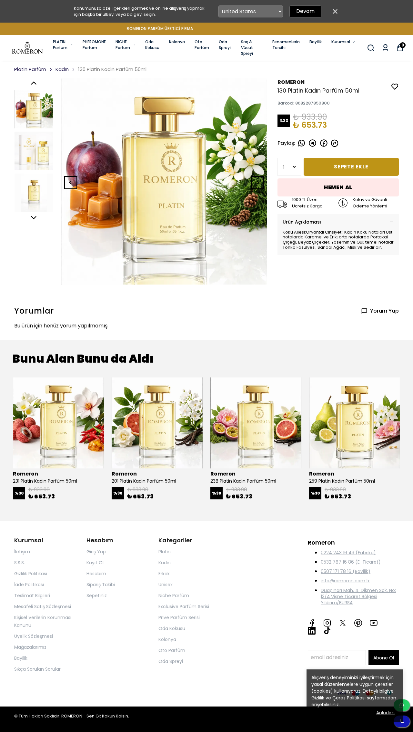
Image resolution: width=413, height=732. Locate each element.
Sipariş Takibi (100, 584)
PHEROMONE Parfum (94, 44)
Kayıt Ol (95, 562)
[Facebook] (312, 623)
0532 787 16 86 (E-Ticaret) (351, 562)
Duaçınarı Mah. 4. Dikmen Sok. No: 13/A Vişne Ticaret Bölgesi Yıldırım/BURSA (358, 596)
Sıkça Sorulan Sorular (37, 669)
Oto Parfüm (202, 44)
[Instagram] (327, 623)
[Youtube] (374, 623)
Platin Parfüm (30, 69)
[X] (343, 623)
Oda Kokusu (152, 44)
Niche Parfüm (173, 595)
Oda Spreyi (225, 44)
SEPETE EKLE (351, 166)
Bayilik (315, 42)
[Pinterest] (358, 623)
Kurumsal (340, 42)
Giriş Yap (96, 551)
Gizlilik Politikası (30, 573)
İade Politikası (29, 584)
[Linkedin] (312, 631)
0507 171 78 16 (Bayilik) (345, 571)
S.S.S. (19, 562)
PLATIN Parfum (60, 44)
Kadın (62, 69)
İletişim (22, 551)
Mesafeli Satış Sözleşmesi (42, 606)
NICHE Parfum (123, 44)
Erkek (164, 573)
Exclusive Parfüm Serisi (183, 606)
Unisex (165, 584)
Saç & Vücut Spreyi (247, 47)
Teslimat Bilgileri (32, 595)
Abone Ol (383, 658)
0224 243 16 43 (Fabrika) (348, 552)
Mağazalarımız (30, 647)
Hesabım (96, 573)
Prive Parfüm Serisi (179, 617)
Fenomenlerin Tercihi (286, 44)
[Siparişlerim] (385, 48)
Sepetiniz (96, 595)
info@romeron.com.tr (345, 580)
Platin (164, 551)
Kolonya (177, 42)
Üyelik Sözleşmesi (33, 636)
